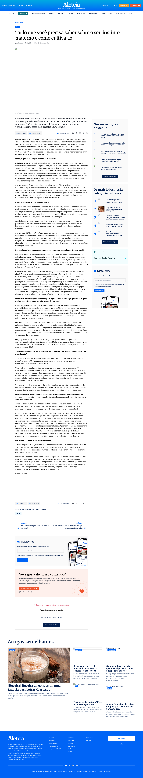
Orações (22, 13)
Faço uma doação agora (28, 588)
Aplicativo (70, 743)
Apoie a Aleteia (47, 771)
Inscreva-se (71, 746)
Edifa (35, 43)
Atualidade (70, 13)
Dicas (110, 688)
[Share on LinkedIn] (76, 133)
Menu (12, 13)
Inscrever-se (23, 560)
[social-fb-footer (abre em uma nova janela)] (70, 766)
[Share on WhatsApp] (87, 133)
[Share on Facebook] (73, 133)
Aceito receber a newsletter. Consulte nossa (41, 555)
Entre (60, 617)
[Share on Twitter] (80, 133)
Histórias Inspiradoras (38, 13)
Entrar (116, 5)
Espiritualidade (93, 13)
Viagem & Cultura (107, 13)
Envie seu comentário (51, 625)
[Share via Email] (83, 133)
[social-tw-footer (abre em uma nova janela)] (73, 766)
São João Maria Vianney (79, 8)
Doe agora (134, 5)
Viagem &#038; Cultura (56, 749)
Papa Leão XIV (120, 13)
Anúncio (70, 752)
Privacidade (107, 771)
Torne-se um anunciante (83, 771)
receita (12, 650)
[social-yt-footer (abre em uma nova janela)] (66, 766)
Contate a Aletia (97, 771)
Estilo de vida (81, 13)
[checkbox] (17, 555)
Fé (76, 686)
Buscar (30, 5)
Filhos (18, 513)
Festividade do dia (104, 258)
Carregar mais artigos (109, 176)
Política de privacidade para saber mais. (53, 555)
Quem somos (58, 771)
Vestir (69, 749)
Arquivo (60, 13)
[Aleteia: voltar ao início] (71, 4)
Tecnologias (111, 650)
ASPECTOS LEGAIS (69, 771)
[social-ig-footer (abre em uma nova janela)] (77, 766)
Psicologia (78, 650)
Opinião (51, 13)
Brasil (130, 13)
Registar (122, 5)
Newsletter (71, 741)
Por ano (88, 741)
